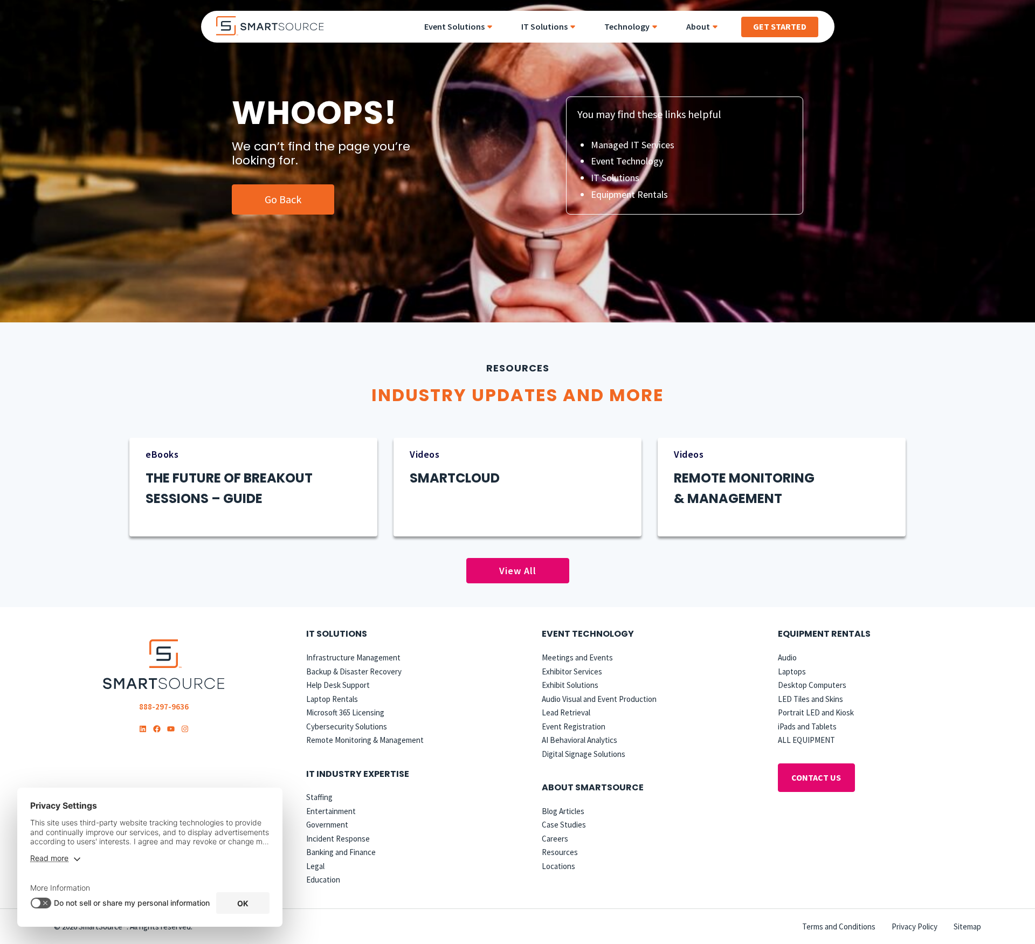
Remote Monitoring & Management (365, 740)
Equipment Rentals (629, 194)
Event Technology (627, 161)
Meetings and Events (577, 657)
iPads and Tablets (807, 726)
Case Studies (564, 824)
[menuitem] (462, 26)
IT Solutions (615, 177)
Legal (315, 866)
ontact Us (816, 777)
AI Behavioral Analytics (579, 740)
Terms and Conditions (838, 926)
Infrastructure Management (353, 657)
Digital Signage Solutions (583, 754)
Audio (787, 657)
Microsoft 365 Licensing (345, 712)
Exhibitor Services (572, 671)
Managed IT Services (632, 145)
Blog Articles (563, 811)
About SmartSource (593, 787)
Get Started (779, 26)
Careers (555, 838)
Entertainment (331, 811)
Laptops (792, 671)
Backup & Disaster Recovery (354, 671)
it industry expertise (357, 774)
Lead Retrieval (566, 712)
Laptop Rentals (332, 699)
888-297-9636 (164, 706)
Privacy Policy (914, 926)
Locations (558, 866)
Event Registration (573, 726)
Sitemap (967, 926)
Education (323, 879)
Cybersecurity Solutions (346, 726)
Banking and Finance (341, 852)
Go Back (283, 199)
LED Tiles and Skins (810, 699)
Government (327, 824)
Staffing (319, 797)
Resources (560, 852)
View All (517, 570)
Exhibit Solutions (570, 685)
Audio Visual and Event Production (599, 699)
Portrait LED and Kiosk (816, 712)
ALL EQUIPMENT (806, 740)
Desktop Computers (812, 685)
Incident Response (338, 838)
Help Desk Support (338, 685)
